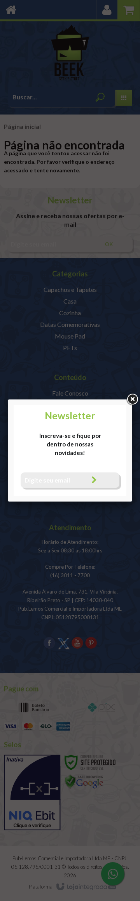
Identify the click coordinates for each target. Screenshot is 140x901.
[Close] (132, 399)
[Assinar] (94, 480)
